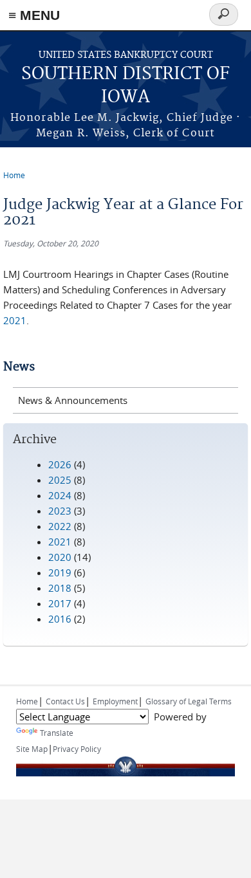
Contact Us (65, 701)
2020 (59, 557)
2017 (59, 603)
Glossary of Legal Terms (188, 701)
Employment (115, 701)
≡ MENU (34, 15)
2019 (59, 572)
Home (14, 175)
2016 (59, 618)
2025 (59, 479)
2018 (59, 587)
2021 (14, 320)
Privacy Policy (77, 749)
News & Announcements (72, 400)
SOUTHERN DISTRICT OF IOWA (125, 86)
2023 (59, 510)
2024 (59, 495)
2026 (59, 464)
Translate (56, 732)
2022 (59, 526)
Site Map (32, 749)
